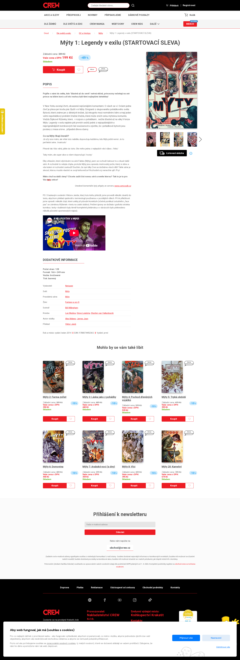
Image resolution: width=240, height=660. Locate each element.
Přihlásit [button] (173, 5)
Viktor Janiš (70, 324)
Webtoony (118, 24)
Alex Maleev (70, 318)
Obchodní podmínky (152, 587)
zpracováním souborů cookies (61, 643)
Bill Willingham (71, 307)
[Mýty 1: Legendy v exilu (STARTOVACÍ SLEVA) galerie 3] (178, 139)
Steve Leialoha (83, 313)
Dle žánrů (50, 24)
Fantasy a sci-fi (72, 302)
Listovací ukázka (175, 153)
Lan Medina (70, 313)
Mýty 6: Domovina (53, 466)
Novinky (92, 15)
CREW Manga (97, 24)
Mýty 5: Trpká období (174, 397)
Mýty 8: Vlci (128, 466)
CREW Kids (137, 24)
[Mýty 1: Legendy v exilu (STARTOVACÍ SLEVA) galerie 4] (192, 139)
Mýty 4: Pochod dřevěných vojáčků (137, 398)
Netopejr (69, 286)
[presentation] (200, 140)
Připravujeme (113, 15)
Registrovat (189, 5)
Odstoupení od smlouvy (122, 587)
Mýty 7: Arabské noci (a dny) (98, 466)
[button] (154, 24)
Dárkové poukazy (138, 15)
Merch (191, 23)
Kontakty (175, 587)
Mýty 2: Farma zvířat (54, 397)
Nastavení (216, 637)
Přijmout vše (186, 637)
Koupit (60, 69)
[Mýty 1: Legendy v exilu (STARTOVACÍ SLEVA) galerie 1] (151, 139)
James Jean (82, 318)
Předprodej (73, 15)
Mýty (67, 291)
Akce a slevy (51, 15)
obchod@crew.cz (120, 547)
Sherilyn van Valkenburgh (102, 313)
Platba (80, 587)
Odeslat (120, 532)
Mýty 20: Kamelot (172, 466)
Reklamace (97, 587)
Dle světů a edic (72, 24)
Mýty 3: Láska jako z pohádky (99, 397)
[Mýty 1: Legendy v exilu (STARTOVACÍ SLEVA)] (171, 90)
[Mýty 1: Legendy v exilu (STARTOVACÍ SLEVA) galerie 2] (165, 139)
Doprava (64, 587)
